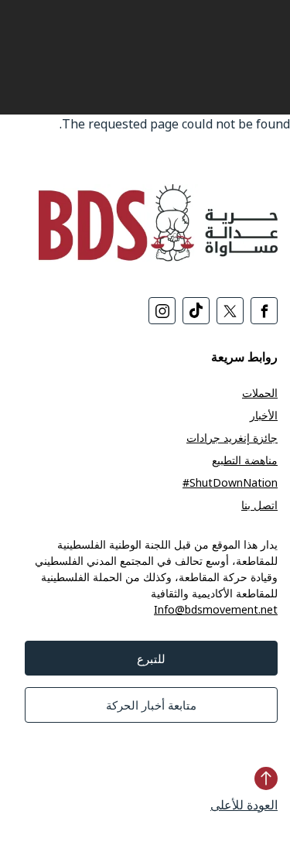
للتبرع (151, 658)
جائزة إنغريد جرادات (232, 437)
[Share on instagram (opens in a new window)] (162, 310)
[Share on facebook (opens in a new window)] (264, 310)
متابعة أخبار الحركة (151, 705)
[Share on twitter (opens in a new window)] (230, 310)
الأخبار (264, 415)
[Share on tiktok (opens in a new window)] (196, 310)
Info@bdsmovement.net (216, 609)
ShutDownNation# (230, 482)
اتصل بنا (259, 505)
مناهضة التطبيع (245, 460)
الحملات (260, 392)
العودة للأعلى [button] (244, 804)
